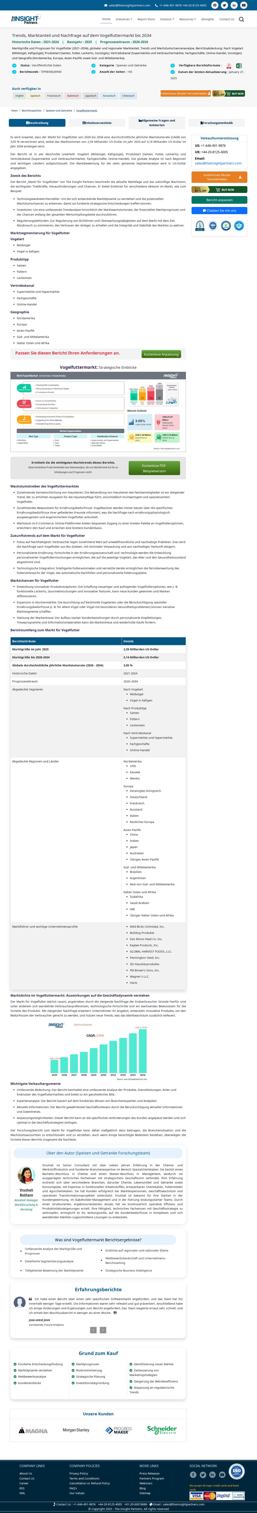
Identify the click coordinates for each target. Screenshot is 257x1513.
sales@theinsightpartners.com (129, 5)
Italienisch (73, 95)
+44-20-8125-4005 (194, 5)
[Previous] (84, 1330)
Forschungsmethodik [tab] (218, 123)
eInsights (207, 19)
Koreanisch (109, 95)
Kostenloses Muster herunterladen (184, 93)
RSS (21, 1488)
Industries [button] (123, 19)
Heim (14, 110)
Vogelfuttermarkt (86, 110)
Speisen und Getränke (59, 110)
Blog (143, 1488)
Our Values (77, 1493)
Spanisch (35, 95)
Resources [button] (186, 19)
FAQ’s (73, 1488)
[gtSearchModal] (242, 20)
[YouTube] (243, 5)
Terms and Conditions (84, 1478)
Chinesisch (128, 95)
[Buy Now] (228, 93)
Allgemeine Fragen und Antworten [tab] (158, 123)
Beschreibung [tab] (38, 123)
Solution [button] (166, 19)
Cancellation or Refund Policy (89, 1483)
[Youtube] (223, 1477)
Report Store (146, 19)
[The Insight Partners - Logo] (26, 19)
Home (106, 19)
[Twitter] (224, 5)
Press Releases (150, 1473)
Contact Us (226, 19)
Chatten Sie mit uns (221, 210)
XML (22, 1493)
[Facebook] (214, 5)
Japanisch (91, 95)
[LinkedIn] (234, 5)
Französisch (53, 95)
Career (24, 1483)
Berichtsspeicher (32, 110)
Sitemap (145, 1493)
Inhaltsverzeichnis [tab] (98, 123)
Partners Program (152, 1478)
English (19, 95)
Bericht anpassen (219, 200)
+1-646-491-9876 (171, 5)
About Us (25, 1473)
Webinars (146, 1483)
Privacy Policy (78, 1473)
